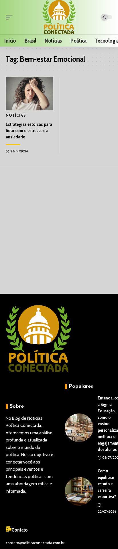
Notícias (16, 116)
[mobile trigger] (10, 17)
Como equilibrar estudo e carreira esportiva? (107, 483)
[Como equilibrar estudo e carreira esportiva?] (79, 491)
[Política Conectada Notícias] (59, 17)
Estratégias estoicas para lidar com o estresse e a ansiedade (29, 131)
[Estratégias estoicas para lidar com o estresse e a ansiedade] (29, 93)
